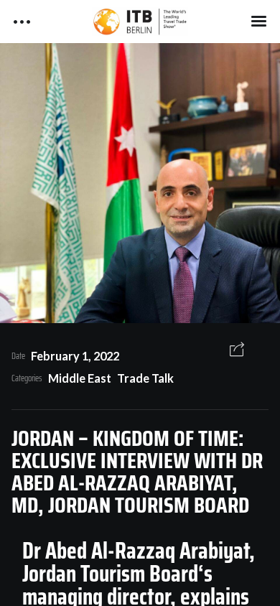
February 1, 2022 (75, 356)
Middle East (79, 378)
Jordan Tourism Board (110, 573)
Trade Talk (145, 378)
